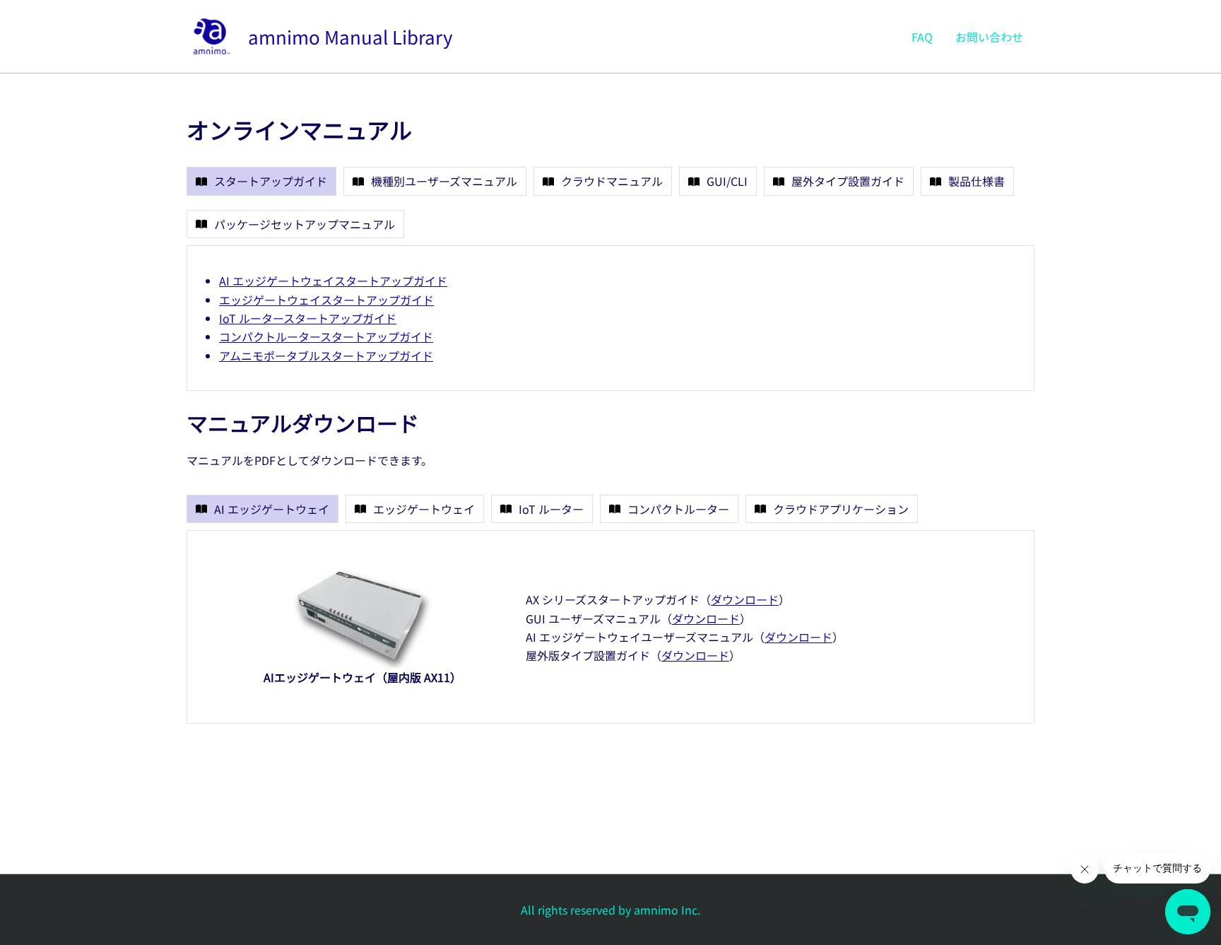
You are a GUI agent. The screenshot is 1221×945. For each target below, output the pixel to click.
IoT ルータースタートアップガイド (307, 318)
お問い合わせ (989, 36)
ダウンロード (745, 599)
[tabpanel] (610, 318)
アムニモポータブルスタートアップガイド (326, 355)
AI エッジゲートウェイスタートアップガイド (333, 280)
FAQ (922, 36)
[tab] (261, 181)
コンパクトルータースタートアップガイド (326, 336)
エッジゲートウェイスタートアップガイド (326, 299)
